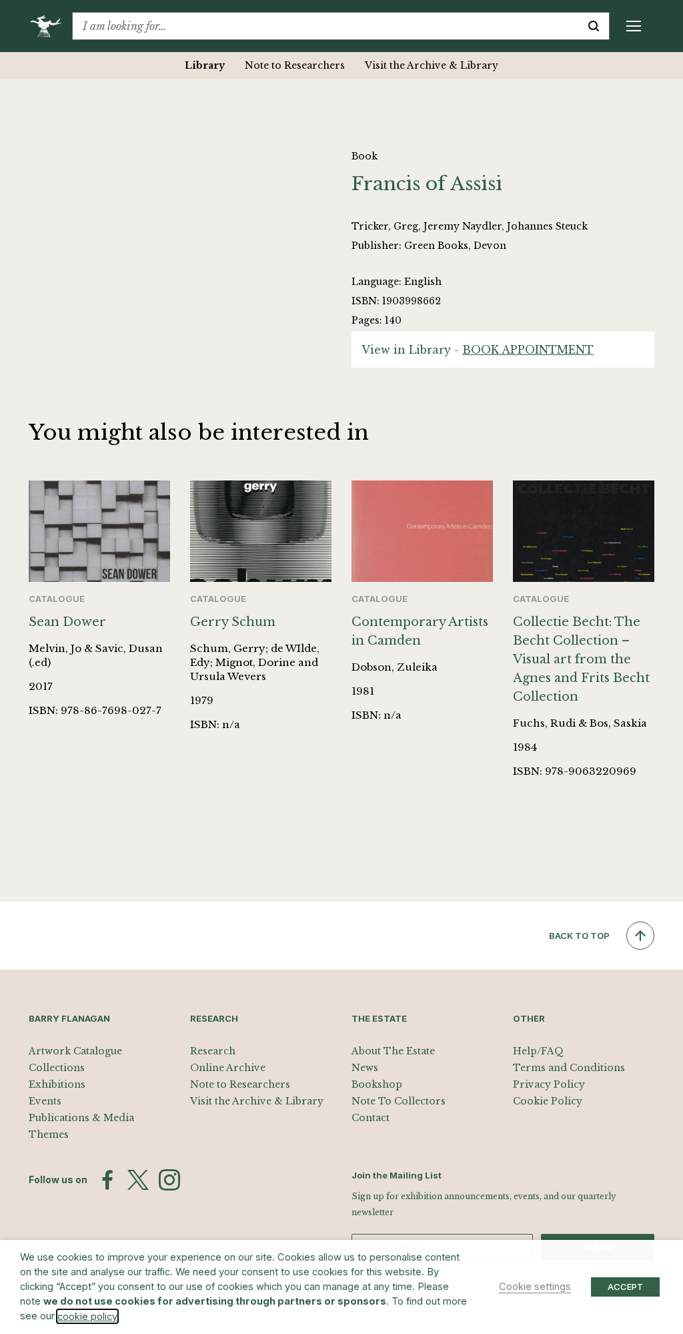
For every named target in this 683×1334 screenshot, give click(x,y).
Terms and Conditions (569, 1068)
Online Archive (227, 1068)
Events (45, 1101)
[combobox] (325, 26)
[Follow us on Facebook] (107, 1180)
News (365, 1068)
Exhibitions (57, 1084)
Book (365, 156)
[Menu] (633, 26)
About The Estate (393, 1051)
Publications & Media (81, 1118)
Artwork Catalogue (75, 1051)
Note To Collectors (399, 1101)
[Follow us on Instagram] (169, 1180)
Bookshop (377, 1084)
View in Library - (478, 349)
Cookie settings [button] (535, 1287)
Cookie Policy (547, 1101)
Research (212, 1051)
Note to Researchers (295, 65)
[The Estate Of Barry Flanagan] (50, 26)
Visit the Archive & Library (431, 65)
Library (205, 65)
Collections (57, 1068)
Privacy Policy (549, 1084)
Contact (371, 1118)
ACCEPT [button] (625, 1286)
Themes (49, 1134)
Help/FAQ (538, 1051)
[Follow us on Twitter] (138, 1180)
